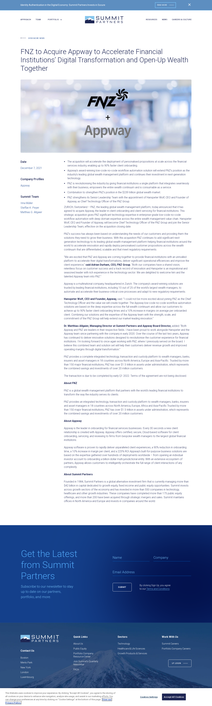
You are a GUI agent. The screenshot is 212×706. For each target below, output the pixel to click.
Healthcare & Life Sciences (131, 648)
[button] (54, 19)
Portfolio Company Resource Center (83, 655)
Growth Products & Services (132, 653)
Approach (26, 20)
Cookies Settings (149, 697)
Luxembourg (27, 677)
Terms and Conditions (158, 588)
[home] (104, 19)
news (164, 20)
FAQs (76, 669)
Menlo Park (26, 662)
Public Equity (80, 648)
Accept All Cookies (174, 697)
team (38, 20)
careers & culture (181, 20)
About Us (78, 643)
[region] (106, 697)
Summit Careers (170, 643)
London (25, 672)
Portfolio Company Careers (176, 648)
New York (26, 667)
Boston (24, 657)
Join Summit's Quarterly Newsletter (85, 663)
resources (151, 20)
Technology (124, 643)
